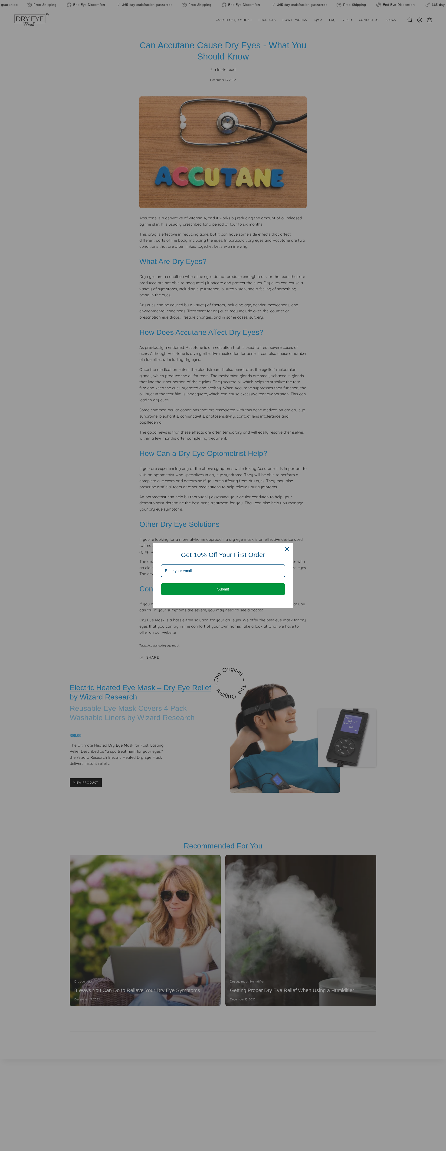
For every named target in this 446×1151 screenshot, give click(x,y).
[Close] (287, 548)
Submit (223, 589)
